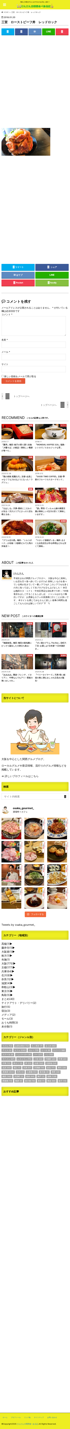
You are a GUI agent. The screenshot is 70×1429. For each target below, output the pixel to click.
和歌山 (7, 987)
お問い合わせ (52, 1417)
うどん (7, 1046)
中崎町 (50, 1059)
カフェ (20, 1050)
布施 (5, 959)
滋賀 (5, 983)
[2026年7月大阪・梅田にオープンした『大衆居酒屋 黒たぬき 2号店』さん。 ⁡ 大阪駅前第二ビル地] (35, 898)
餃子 (62, 1081)
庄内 (20, 1072)
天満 (27, 1067)
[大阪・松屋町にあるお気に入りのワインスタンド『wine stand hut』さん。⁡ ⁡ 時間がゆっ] (58, 851)
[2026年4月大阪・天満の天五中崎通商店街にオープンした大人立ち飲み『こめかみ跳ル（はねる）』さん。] (35, 828)
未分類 (6, 1026)
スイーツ (59, 1050)
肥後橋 (7, 1081)
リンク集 (27, 1417)
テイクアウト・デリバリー (18, 1003)
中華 (6, 1063)
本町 (56, 1072)
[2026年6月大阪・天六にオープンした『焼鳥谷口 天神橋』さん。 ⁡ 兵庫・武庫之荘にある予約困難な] (12, 898)
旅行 (5, 1006)
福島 (51, 1076)
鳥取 (5, 995)
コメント (6, 314)
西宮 (41, 1081)
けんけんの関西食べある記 (27, 1424)
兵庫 (6, 971)
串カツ (17, 1063)
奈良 (6, 979)
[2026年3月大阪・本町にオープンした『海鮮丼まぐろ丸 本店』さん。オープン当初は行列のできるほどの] (12, 851)
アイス (6, 1050)
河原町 (18, 1076)
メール (5, 352)
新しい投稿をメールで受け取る (20, 376)
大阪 (7, 963)
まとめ (7, 999)
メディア (8, 1014)
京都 (7, 967)
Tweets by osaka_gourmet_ (18, 924)
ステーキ (7, 1054)
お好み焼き (22, 1046)
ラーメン (8, 1059)
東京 (5, 991)
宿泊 (5, 1010)
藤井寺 (6, 947)
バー (38, 1054)
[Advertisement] (35, 84)
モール (7, 1018)
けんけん (19, 573)
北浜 (6, 1067)
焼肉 (30, 1076)
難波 (51, 1081)
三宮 (38, 1059)
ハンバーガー (23, 1054)
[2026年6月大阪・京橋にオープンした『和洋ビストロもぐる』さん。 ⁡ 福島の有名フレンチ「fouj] (35, 875)
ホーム (5, 1417)
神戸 (40, 1076)
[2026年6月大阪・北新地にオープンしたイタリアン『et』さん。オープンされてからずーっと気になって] (58, 898)
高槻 (5, 943)
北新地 (51, 1063)
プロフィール (16, 1417)
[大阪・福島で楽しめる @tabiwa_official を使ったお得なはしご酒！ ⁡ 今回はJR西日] (35, 851)
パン (49, 1054)
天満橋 (39, 1067)
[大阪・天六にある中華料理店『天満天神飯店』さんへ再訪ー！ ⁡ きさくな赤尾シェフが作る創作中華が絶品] (58, 828)
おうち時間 (9, 1022)
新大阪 (44, 1072)
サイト (4, 364)
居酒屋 (8, 1072)
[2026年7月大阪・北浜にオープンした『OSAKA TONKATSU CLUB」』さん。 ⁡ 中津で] (12, 875)
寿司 (62, 1067)
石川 (5, 975)
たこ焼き (37, 1046)
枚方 (5, 955)
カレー (33, 1050)
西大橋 (30, 1081)
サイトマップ (39, 1417)
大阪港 (6, 951)
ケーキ (45, 1050)
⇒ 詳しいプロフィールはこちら (20, 776)
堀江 (17, 1067)
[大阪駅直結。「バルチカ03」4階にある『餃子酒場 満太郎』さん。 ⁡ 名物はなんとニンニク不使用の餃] (58, 875)
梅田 (6, 1076)
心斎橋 (32, 1072)
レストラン (24, 1059)
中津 (62, 1059)
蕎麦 (18, 1081)
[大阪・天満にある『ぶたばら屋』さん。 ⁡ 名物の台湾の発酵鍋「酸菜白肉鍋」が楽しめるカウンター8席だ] (12, 828)
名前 (4, 339)
